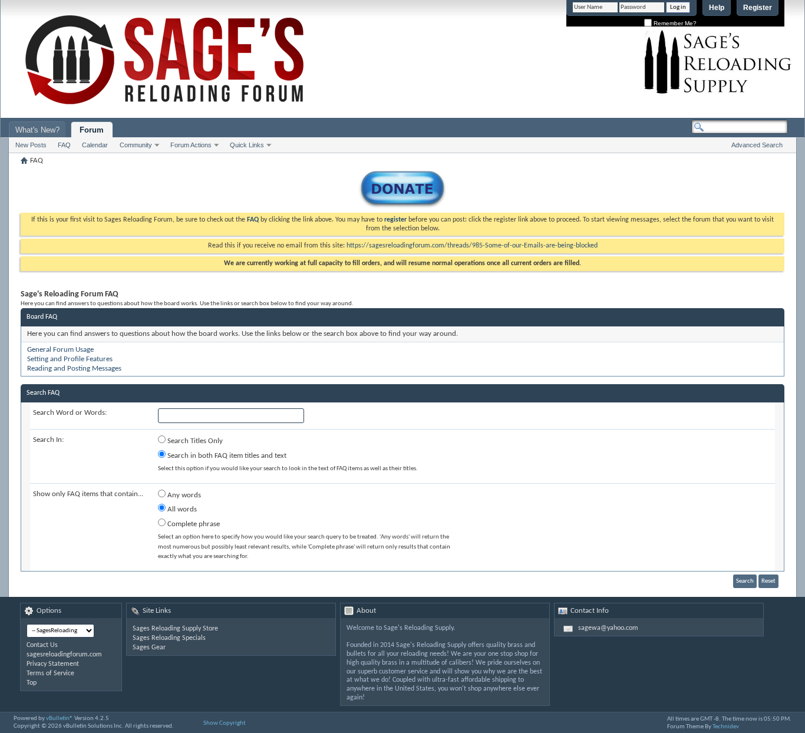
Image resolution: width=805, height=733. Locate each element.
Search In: (48, 440)
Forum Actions (191, 144)
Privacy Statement (53, 664)
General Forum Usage (60, 350)
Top (32, 682)
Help (716, 8)
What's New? (37, 130)
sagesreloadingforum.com (64, 654)
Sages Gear (149, 647)
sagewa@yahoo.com (608, 628)
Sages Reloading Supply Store (175, 628)
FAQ (64, 144)
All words (181, 509)
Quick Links (247, 144)
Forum (92, 130)
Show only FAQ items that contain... (88, 494)
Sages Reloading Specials (169, 638)
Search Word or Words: (70, 413)
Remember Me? (674, 23)
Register (757, 8)
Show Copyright (224, 723)
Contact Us (42, 645)
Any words (183, 495)
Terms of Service (50, 673)
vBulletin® (59, 718)
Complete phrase (193, 524)
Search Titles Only (194, 441)
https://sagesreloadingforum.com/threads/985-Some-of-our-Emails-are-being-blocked (472, 245)
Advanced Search (757, 144)
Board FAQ (42, 317)
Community (136, 144)
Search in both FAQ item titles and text (226, 456)
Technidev (725, 727)
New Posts (31, 144)
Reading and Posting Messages (74, 368)
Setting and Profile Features (70, 359)
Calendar (95, 144)
